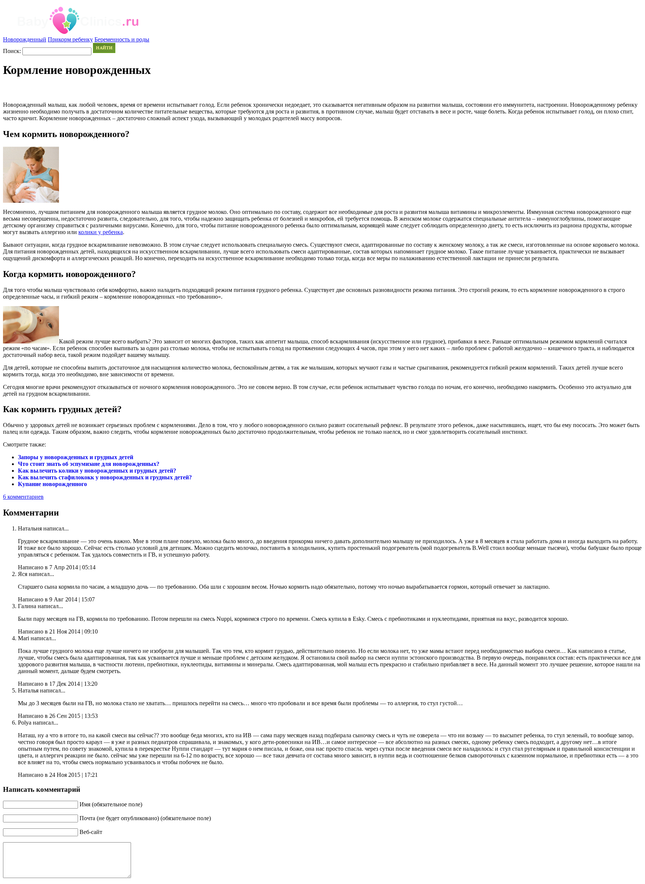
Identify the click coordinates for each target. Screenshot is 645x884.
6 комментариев (23, 497)
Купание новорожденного (52, 484)
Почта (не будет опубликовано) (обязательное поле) (145, 818)
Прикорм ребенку (70, 39)
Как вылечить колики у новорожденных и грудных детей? (97, 470)
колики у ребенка (100, 232)
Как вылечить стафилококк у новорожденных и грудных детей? (105, 477)
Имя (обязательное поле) (111, 804)
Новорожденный (24, 39)
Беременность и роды (121, 39)
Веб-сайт (91, 832)
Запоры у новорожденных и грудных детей (75, 457)
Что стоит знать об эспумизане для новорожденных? (88, 464)
